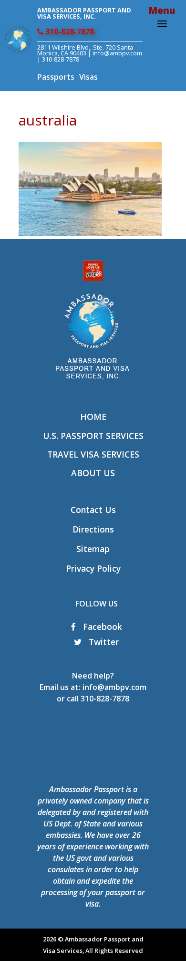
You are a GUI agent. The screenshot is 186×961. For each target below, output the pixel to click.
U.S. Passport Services (93, 435)
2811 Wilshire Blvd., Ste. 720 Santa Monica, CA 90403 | (85, 50)
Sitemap (93, 548)
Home (93, 416)
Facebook (101, 626)
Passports (55, 77)
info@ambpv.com (117, 53)
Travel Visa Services (93, 454)
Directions (93, 529)
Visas (88, 77)
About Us (93, 473)
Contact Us (93, 509)
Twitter (102, 642)
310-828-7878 (68, 31)
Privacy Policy (93, 568)
